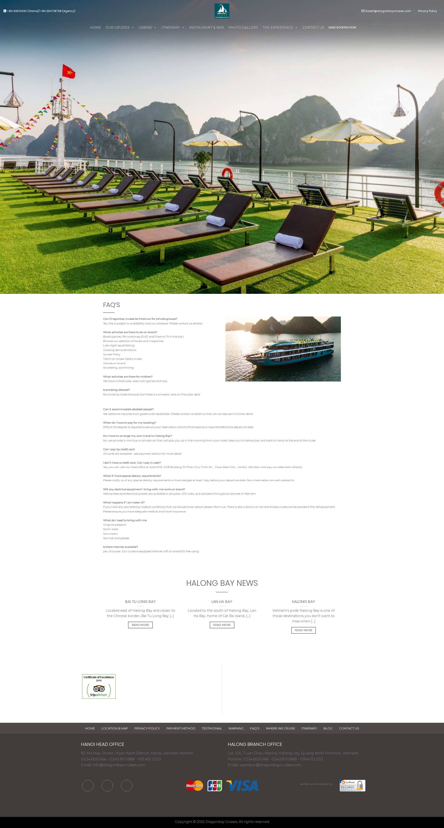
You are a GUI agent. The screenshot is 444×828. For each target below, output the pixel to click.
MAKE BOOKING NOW (342, 27)
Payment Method (180, 728)
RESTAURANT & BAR (206, 27)
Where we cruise (280, 728)
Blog (328, 728)
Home (90, 728)
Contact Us (349, 728)
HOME (95, 27)
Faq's (254, 728)
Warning (236, 728)
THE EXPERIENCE (278, 27)
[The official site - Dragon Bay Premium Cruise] (222, 11)
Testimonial (212, 728)
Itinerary (309, 728)
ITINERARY (170, 27)
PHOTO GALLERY (243, 27)
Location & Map (114, 728)
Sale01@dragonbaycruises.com (388, 11)
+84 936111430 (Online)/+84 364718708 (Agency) (40, 11)
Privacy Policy (427, 11)
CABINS (145, 27)
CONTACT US (313, 27)
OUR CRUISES (118, 27)
